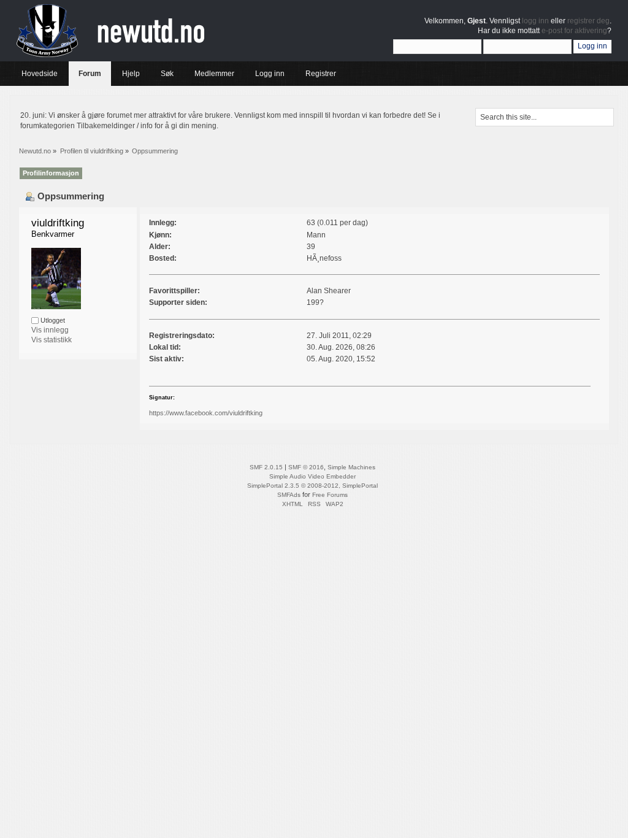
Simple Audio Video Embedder (312, 476)
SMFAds (289, 494)
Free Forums (330, 494)
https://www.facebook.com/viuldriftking (205, 413)
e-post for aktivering (574, 30)
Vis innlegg (50, 330)
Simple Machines (351, 467)
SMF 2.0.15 (266, 467)
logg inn (535, 21)
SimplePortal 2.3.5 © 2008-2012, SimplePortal (312, 485)
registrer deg (588, 21)
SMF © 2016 (306, 467)
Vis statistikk (51, 340)
